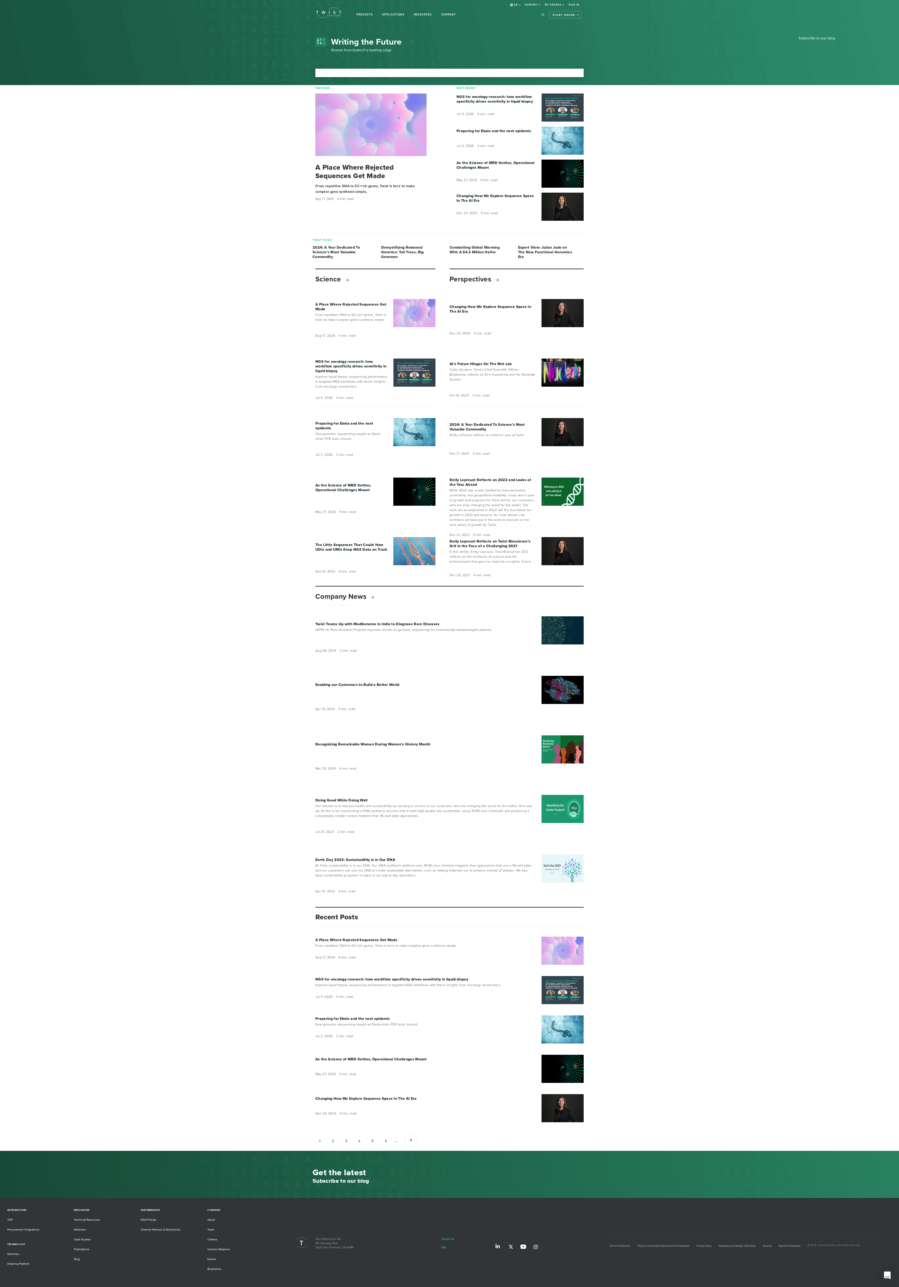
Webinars (80, 1229)
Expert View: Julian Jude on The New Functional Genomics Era (545, 252)
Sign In (573, 5)
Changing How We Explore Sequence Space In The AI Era (495, 198)
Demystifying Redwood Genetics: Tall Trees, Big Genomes (402, 252)
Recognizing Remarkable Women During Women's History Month (373, 744)
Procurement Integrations (23, 1229)
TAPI (10, 1220)
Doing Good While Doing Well (341, 800)
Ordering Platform (18, 1264)
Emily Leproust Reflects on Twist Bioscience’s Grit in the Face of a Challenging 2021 (490, 543)
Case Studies (82, 1239)
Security (767, 1246)
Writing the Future (366, 41)
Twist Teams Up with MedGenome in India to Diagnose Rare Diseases (377, 624)
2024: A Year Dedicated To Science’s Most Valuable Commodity (336, 252)
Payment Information (789, 1246)
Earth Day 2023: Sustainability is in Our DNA (355, 859)
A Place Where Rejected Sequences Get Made (354, 171)
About (211, 1220)
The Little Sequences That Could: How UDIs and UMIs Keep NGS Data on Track (351, 547)
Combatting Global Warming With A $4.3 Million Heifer (475, 249)
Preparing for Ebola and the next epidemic (494, 131)
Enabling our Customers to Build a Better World (357, 684)
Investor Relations (218, 1249)
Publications (81, 1249)
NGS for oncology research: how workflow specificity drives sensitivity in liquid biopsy (495, 99)
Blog (77, 1259)
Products (365, 14)
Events (211, 1259)
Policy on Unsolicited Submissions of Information (663, 1246)
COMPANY (448, 14)
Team (210, 1229)
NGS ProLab (148, 1220)
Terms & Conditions (619, 1246)
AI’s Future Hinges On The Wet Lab (481, 364)
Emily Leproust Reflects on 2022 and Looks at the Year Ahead (490, 482)
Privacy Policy (703, 1246)
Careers (212, 1239)
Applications (393, 14)
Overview (13, 1254)
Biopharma (214, 1269)
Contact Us (447, 1239)
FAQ (443, 1247)
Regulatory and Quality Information (737, 1246)
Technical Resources (87, 1220)
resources (423, 14)
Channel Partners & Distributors (161, 1229)
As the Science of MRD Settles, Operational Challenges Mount (495, 165)
